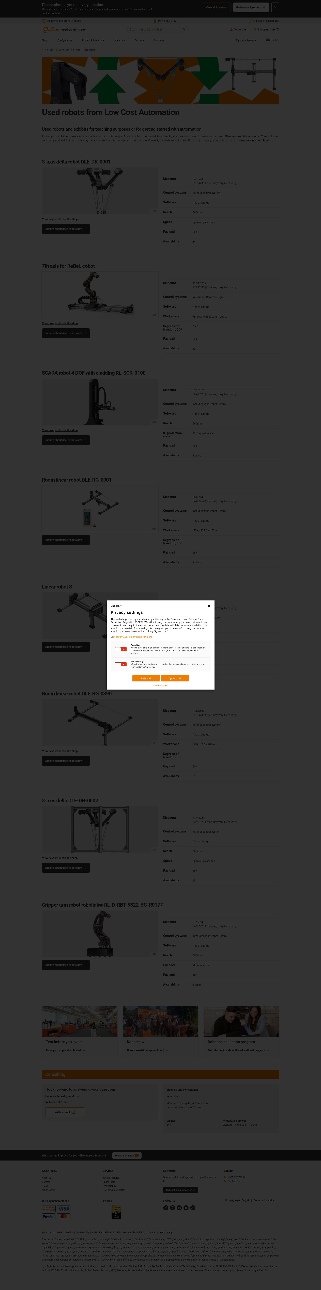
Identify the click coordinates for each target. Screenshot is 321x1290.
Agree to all (175, 678)
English (115, 605)
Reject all (146, 678)
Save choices (160, 685)
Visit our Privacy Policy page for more (131, 636)
